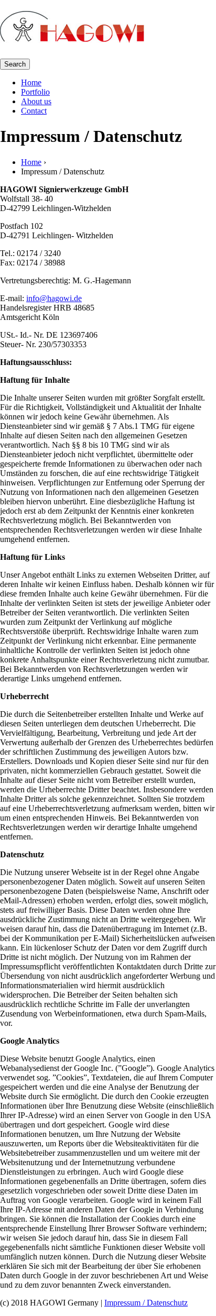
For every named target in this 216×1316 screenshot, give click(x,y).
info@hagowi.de (54, 298)
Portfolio (35, 91)
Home (31, 82)
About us (36, 101)
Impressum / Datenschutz (146, 1302)
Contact (34, 110)
